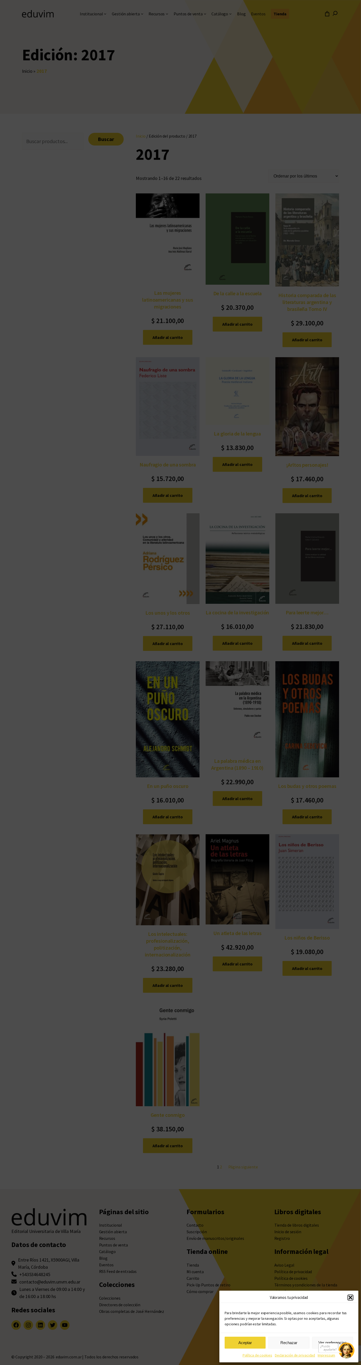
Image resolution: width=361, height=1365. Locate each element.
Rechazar (288, 1342)
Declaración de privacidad (295, 1355)
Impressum (326, 1355)
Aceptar (245, 1342)
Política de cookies (257, 1355)
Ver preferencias (332, 1342)
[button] (350, 1297)
